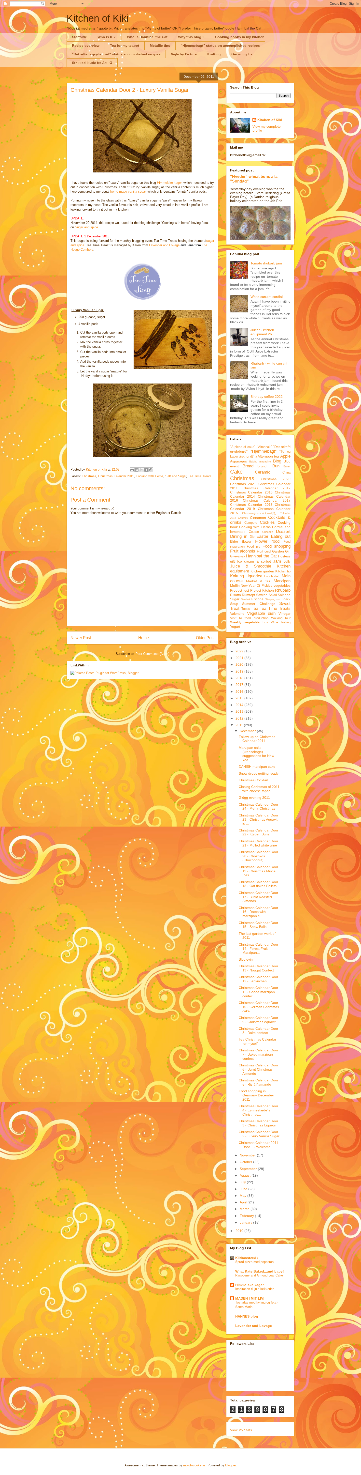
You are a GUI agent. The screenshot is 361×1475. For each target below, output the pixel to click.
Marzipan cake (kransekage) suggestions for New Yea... (256, 754)
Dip (252, 536)
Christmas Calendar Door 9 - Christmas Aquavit (258, 1020)
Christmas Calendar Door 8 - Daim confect (258, 1031)
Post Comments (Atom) (152, 654)
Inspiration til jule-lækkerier (254, 1289)
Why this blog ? (191, 37)
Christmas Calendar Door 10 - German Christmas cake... (259, 1007)
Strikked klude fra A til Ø (92, 63)
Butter (287, 466)
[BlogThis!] (136, 469)
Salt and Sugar (175, 476)
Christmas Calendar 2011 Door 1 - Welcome (258, 1145)
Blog (277, 461)
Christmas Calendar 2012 (267, 488)
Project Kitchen (262, 590)
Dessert (283, 531)
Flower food (267, 541)
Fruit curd (264, 551)
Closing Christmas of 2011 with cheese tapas (259, 789)
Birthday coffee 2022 (266, 397)
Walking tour (281, 618)
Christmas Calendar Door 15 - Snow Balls (258, 925)
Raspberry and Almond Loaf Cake (259, 1275)
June (244, 1189)
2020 (240, 664)
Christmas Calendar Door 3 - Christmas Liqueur (258, 1123)
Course (254, 532)
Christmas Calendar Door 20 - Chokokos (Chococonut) (258, 856)
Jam (277, 561)
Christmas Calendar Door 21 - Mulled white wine (258, 843)
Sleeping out (272, 599)
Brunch (262, 466)
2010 (240, 1231)
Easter (262, 536)
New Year (248, 585)
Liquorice (254, 576)
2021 (240, 658)
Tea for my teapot (124, 45)
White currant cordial (266, 297)
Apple (285, 456)
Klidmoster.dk (246, 1258)
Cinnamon (258, 518)
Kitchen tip (283, 571)
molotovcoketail (194, 1465)
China (286, 472)
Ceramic (262, 472)
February (247, 1216)
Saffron (261, 595)
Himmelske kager (169, 182)
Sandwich (246, 599)
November (248, 1155)
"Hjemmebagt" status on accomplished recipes (220, 45)
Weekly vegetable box (249, 622)
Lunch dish (272, 576)
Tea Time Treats (199, 476)
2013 (240, 711)
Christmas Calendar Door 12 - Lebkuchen (258, 979)
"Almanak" (264, 447)
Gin (288, 551)
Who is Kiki (106, 37)
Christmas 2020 (276, 479)
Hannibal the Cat (261, 556)
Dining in (238, 536)
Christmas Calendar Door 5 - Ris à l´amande (258, 1082)
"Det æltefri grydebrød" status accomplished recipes (116, 54)
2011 (240, 725)
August (245, 1175)
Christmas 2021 (243, 484)
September (249, 1169)
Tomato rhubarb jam (266, 263)
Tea (255, 608)
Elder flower (240, 541)
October (246, 1162)
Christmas (89, 476)
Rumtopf (248, 595)
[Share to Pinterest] (150, 469)
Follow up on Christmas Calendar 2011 (257, 739)
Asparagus (238, 461)
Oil (259, 585)
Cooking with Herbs (149, 476)
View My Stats (241, 1430)
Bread (248, 466)
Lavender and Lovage (164, 245)
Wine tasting (281, 622)
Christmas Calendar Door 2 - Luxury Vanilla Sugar (259, 1134)
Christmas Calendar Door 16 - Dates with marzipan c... (258, 912)
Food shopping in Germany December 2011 (256, 1095)
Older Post (205, 638)
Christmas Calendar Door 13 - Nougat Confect (258, 968)
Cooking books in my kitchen (239, 37)
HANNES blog (246, 1316)
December (248, 731)
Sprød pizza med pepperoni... (256, 1262)
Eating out (281, 536)
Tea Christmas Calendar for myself (257, 1041)
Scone (259, 599)
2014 (240, 705)
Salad (273, 595)
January (246, 1222)
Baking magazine (260, 461)
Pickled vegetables (276, 585)
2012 (240, 718)
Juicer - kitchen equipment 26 (262, 332)
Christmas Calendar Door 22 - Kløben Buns (258, 832)
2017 (240, 685)
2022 (240, 651)
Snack (286, 599)
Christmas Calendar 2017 (267, 500)
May (243, 1196)
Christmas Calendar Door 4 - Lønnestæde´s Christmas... (258, 1110)
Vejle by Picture (184, 54)
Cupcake (267, 531)
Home (143, 638)
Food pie (253, 546)
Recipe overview (85, 45)
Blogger (230, 1465)
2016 (240, 691)
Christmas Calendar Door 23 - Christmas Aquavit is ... (258, 819)
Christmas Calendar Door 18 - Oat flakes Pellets (258, 884)
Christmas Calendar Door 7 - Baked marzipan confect (258, 1054)
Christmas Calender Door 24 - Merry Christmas (258, 806)
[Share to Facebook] (146, 469)
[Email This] (132, 469)
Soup (234, 604)
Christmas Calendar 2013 (251, 492)
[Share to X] (141, 469)
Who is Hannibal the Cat (147, 37)
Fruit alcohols (242, 551)
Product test (239, 590)
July (243, 1182)
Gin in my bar (242, 54)
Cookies (267, 522)
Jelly (287, 561)
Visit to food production (249, 618)
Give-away (237, 556)
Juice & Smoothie (250, 566)
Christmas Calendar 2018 (251, 505)
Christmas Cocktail (253, 780)
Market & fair (258, 581)
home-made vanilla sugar (128, 191)
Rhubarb (283, 590)
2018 (240, 678)
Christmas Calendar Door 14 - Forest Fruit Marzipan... (258, 948)
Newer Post (80, 638)
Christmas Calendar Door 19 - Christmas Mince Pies (258, 871)
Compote (250, 522)
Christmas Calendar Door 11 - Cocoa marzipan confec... (258, 992)
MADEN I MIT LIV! (249, 1298)
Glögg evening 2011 (254, 797)
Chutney (243, 517)
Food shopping (277, 546)
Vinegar (284, 613)
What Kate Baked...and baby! (259, 1271)
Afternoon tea (268, 456)
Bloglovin (246, 959)
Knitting (214, 54)
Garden (278, 551)
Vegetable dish (261, 613)
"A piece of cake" (243, 447)
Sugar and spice (86, 227)
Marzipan (282, 581)
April (244, 1202)
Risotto (235, 595)
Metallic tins (160, 45)
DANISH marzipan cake (257, 766)
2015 (240, 698)
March (245, 1209)
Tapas (245, 609)
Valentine (237, 613)
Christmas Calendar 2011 (116, 476)
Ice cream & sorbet (254, 561)
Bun (275, 466)
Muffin (235, 585)
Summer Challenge (258, 604)
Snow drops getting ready (258, 773)
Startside (79, 37)
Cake (236, 472)
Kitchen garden (262, 571)
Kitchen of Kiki (98, 18)
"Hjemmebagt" (263, 451)
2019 (240, 671)
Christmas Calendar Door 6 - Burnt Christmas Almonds (258, 1069)
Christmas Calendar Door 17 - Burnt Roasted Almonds (258, 897)
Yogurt (235, 627)
